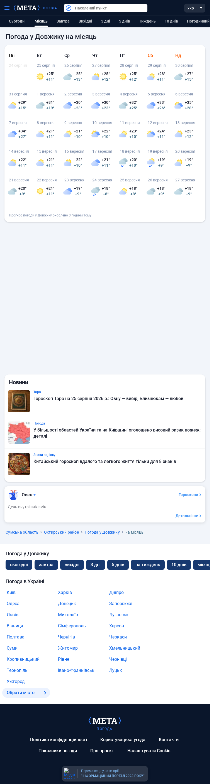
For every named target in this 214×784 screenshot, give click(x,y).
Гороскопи (188, 494)
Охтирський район (61, 532)
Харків (65, 592)
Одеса (13, 603)
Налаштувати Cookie (149, 750)
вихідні (85, 21)
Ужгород (16, 681)
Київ (11, 592)
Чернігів (66, 637)
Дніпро (116, 592)
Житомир (68, 648)
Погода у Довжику (102, 532)
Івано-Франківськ (76, 670)
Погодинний (198, 21)
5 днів (124, 21)
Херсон (116, 625)
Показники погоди (57, 750)
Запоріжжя (120, 603)
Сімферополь (72, 625)
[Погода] (104, 720)
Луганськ (119, 614)
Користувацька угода (122, 739)
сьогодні (19, 564)
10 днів (171, 21)
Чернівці (118, 659)
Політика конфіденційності (58, 739)
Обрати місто (21, 692)
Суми (12, 648)
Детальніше (187, 516)
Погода (49, 8)
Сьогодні (17, 21)
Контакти (169, 739)
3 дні (105, 21)
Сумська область (22, 532)
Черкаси (118, 637)
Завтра (63, 21)
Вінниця (15, 625)
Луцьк (115, 670)
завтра (46, 564)
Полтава (16, 637)
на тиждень (147, 564)
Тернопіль (17, 670)
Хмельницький (124, 648)
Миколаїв (68, 614)
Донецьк (67, 603)
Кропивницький (23, 659)
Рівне (63, 659)
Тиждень (147, 21)
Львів (12, 614)
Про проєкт (102, 750)
